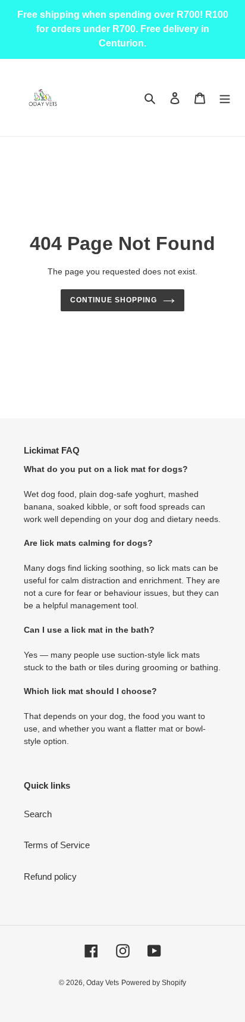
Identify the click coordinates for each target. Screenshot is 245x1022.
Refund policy (50, 876)
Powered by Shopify (153, 983)
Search (38, 814)
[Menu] (224, 98)
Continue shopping (113, 300)
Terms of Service (57, 845)
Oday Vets (102, 983)
